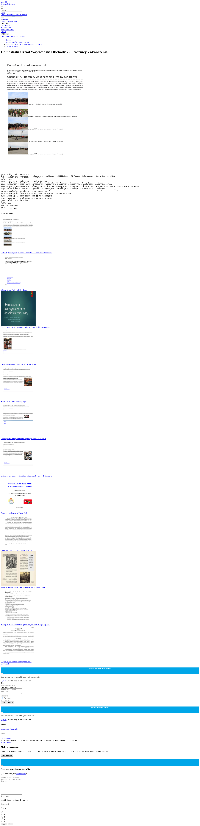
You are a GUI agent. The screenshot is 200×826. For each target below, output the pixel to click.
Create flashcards (20, 15)
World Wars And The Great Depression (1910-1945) (25, 44)
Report (3, 738)
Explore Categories (8, 4)
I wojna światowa (12, 46)
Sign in (3, 681)
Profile (3, 32)
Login (3, 13)
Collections (13, 21)
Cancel (4, 824)
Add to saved (20, 36)
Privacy (4, 742)
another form (21, 774)
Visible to (4, 696)
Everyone (7, 698)
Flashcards (5, 21)
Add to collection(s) (8, 36)
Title (2, 683)
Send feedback (7, 755)
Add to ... (5, 34)
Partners (9, 738)
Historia (8, 40)
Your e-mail (5, 796)
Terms (9, 742)
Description (9, 687)
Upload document (7, 15)
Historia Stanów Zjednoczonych (17, 42)
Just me (6, 700)
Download (5, 664)
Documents (5, 729)
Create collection (7, 703)
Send (10, 824)
